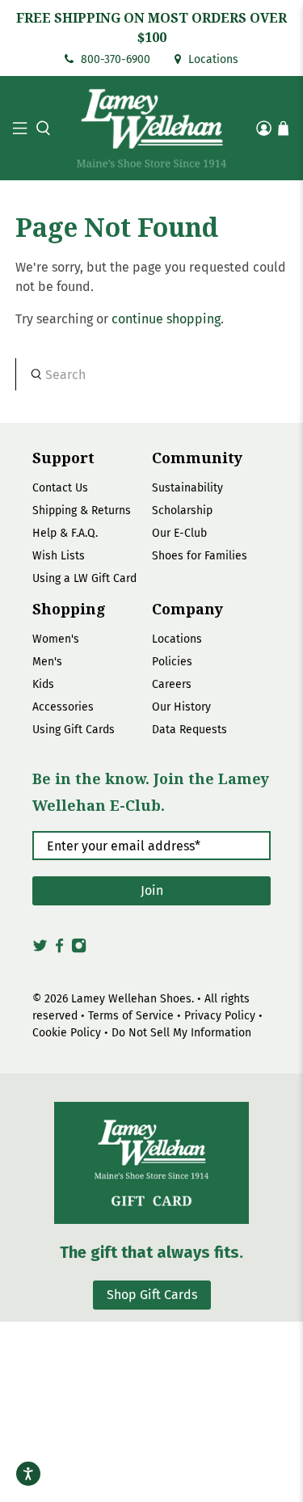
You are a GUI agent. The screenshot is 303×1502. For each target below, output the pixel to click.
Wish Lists (58, 556)
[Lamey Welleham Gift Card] (151, 1163)
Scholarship (182, 510)
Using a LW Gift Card (84, 578)
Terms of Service (131, 1016)
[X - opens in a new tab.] (40, 950)
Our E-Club (179, 533)
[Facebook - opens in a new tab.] (59, 950)
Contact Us (60, 488)
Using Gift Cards (73, 729)
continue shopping (166, 319)
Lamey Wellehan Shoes (131, 999)
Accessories (63, 707)
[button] (41, 128)
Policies (172, 662)
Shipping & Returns (81, 510)
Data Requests (189, 729)
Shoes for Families (199, 556)
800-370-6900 (114, 59)
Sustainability (187, 488)
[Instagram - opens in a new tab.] (78, 950)
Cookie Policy (66, 1033)
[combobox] (151, 374)
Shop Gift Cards (152, 1294)
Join (152, 890)
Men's (47, 662)
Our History (181, 707)
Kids (43, 684)
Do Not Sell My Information (181, 1033)
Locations (211, 59)
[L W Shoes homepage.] (152, 128)
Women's (55, 639)
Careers (171, 684)
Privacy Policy (219, 1016)
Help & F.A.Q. (65, 533)
